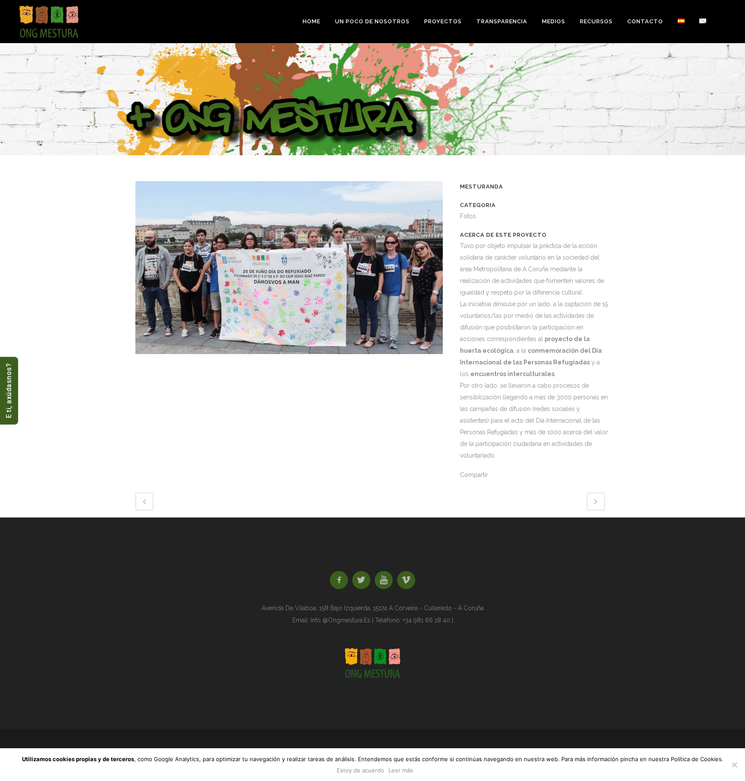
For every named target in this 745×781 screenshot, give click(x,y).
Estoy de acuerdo (360, 770)
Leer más (400, 770)
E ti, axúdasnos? (9, 390)
